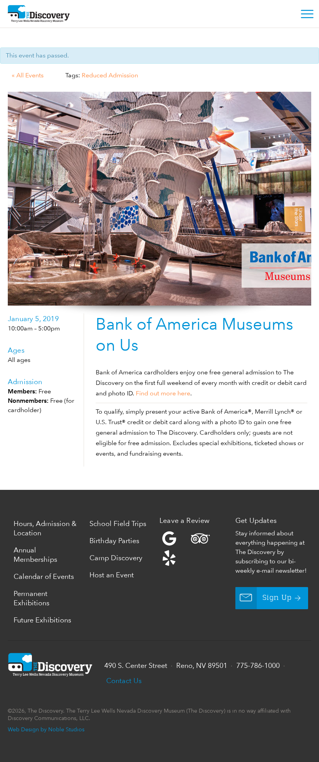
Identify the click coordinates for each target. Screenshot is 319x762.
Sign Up (277, 597)
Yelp (195, 548)
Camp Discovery (115, 558)
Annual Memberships (35, 554)
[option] (159, 199)
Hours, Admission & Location (45, 528)
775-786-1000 (258, 665)
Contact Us (124, 680)
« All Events (28, 75)
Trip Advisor (200, 538)
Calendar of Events (44, 576)
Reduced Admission (110, 75)
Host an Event (111, 575)
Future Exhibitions (42, 620)
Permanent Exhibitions (31, 598)
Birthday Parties (114, 541)
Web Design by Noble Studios (46, 729)
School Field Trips (117, 523)
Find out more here (163, 393)
